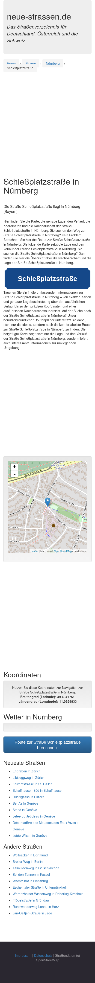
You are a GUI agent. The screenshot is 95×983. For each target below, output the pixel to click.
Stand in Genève (25, 809)
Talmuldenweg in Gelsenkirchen (36, 868)
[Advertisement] (47, 119)
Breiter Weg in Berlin (28, 861)
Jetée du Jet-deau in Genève (34, 816)
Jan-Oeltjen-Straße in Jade (32, 913)
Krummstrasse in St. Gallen (33, 784)
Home (11, 63)
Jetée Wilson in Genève (30, 835)
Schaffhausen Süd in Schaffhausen (38, 790)
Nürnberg (53, 63)
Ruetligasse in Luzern (28, 797)
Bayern (31, 63)
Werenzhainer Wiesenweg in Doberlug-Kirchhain (48, 893)
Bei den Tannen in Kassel (31, 874)
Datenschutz (43, 955)
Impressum (23, 955)
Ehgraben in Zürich (27, 771)
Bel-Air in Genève (25, 803)
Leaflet (34, 551)
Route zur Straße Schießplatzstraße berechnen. (48, 744)
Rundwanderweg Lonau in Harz (36, 906)
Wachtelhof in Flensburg (30, 881)
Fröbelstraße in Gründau (31, 900)
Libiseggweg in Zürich (29, 777)
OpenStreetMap (63, 551)
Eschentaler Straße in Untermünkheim (40, 887)
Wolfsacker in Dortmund (30, 855)
